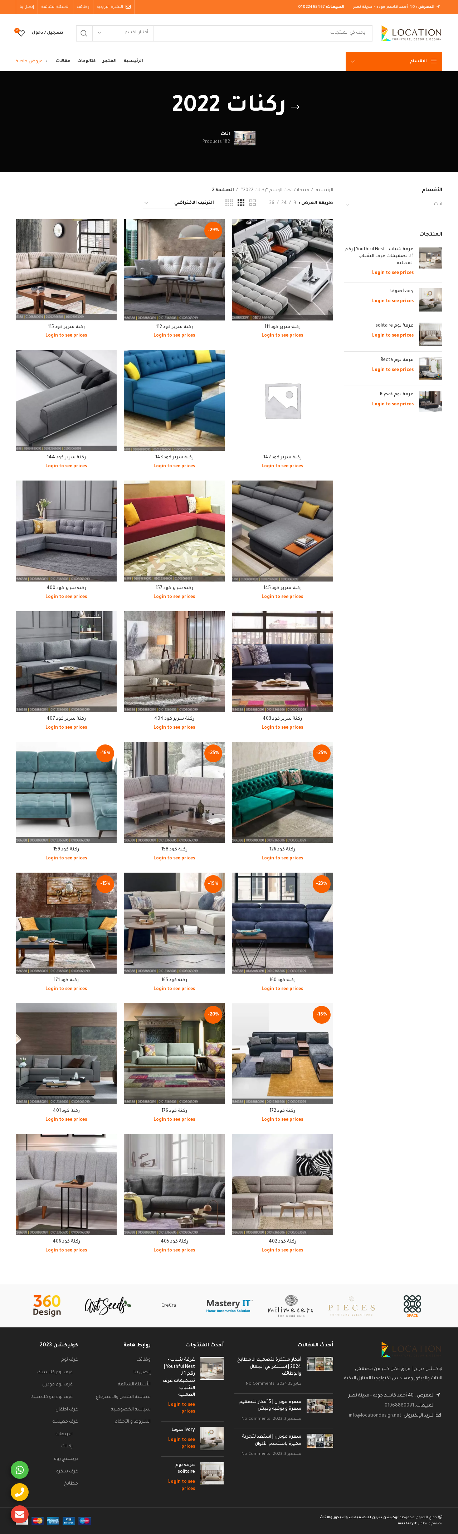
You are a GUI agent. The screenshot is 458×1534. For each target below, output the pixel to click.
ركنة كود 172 (282, 1111)
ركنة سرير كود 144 (66, 457)
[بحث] (84, 33)
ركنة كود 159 (66, 849)
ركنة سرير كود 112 (174, 327)
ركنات (67, 1446)
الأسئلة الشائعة (134, 1384)
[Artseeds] (108, 1306)
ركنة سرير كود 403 (282, 719)
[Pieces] (351, 1306)
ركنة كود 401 (66, 1111)
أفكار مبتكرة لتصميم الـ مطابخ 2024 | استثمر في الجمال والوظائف (269, 1366)
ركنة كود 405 (174, 1241)
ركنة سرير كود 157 (174, 588)
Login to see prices (393, 273)
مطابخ (71, 1483)
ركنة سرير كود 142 (282, 457)
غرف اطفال (66, 1409)
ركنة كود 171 (66, 980)
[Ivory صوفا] (430, 300)
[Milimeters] (290, 1306)
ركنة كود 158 (174, 849)
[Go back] (295, 107)
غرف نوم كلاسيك (55, 1372)
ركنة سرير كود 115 (66, 327)
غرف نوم (69, 1359)
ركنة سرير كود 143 (174, 457)
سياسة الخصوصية (131, 1409)
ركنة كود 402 (282, 1241)
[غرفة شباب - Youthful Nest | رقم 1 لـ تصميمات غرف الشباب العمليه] (430, 261)
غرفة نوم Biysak (397, 394)
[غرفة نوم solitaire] (430, 334)
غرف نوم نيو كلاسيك (51, 1397)
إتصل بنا (142, 1372)
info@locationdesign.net (375, 1415)
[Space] (412, 1306)
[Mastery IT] (229, 1306)
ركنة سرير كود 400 (66, 588)
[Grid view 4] (229, 203)
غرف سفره (67, 1471)
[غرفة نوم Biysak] (430, 401)
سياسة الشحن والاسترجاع (123, 1397)
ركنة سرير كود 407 (66, 719)
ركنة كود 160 (282, 980)
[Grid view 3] (241, 203)
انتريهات (64, 1434)
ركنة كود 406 (66, 1241)
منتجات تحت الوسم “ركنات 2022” (274, 190)
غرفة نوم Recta (397, 360)
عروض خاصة (29, 61)
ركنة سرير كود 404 (174, 719)
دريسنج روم (66, 1459)
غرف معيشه (65, 1421)
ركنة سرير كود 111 (282, 327)
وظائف (143, 1359)
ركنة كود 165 (174, 980)
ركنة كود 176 (174, 1111)
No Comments (260, 1384)
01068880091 (399, 1405)
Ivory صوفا (402, 291)
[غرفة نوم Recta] (430, 368)
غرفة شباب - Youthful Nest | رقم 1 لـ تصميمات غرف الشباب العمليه (379, 256)
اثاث (438, 204)
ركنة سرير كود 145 (282, 588)
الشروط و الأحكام (133, 1421)
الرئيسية (324, 190)
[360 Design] (46, 1306)
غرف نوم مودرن (57, 1384)
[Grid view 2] (252, 203)
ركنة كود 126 (282, 849)
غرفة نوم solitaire (395, 325)
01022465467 (311, 7)
